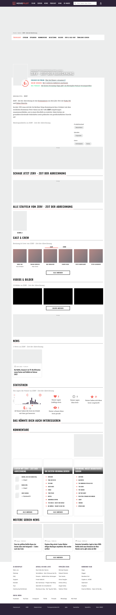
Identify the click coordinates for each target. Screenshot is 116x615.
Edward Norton (63, 573)
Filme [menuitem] (33, 3)
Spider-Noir (81, 506)
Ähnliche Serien (83, 37)
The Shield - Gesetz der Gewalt (56, 503)
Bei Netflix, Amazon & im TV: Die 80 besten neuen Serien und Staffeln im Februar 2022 (27, 372)
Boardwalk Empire (53, 499)
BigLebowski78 (26, 496)
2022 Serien (25, 493)
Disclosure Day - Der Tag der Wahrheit (46, 589)
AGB (27, 607)
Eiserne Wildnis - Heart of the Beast (92, 589)
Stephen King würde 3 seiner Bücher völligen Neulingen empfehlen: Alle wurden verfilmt (58, 546)
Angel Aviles (62, 586)
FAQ (14, 576)
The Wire (50, 483)
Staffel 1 (20, 233)
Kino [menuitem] (60, 3)
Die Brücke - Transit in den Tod (56, 506)
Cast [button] (51, 247)
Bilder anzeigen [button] (58, 308)
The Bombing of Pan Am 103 (85, 483)
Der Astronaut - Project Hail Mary (46, 582)
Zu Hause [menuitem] (67, 3)
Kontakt (15, 582)
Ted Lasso (81, 486)
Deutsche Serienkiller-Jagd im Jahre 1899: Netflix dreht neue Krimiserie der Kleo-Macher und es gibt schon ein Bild (88, 546)
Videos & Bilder (23, 279)
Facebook (16, 598)
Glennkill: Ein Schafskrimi (43, 586)
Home (14, 33)
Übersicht (17, 37)
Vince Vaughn (63, 579)
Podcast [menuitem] (53, 3)
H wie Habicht (40, 579)
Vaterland (84, 582)
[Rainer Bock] (65, 256)
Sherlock (50, 477)
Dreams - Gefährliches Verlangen (46, 576)
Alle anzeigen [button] (58, 273)
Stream (25, 37)
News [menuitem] (46, 3)
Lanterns (80, 477)
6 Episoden (78, 135)
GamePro (87, 607)
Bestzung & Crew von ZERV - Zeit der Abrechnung (32, 243)
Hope (83, 570)
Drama (88, 144)
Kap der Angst (82, 493)
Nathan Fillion (63, 589)
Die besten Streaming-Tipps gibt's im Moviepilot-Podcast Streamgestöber (66, 86)
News (16, 341)
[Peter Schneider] (96, 256)
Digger (84, 573)
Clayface (84, 586)
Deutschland (79, 127)
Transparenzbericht (53, 607)
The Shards (81, 490)
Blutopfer (81, 480)
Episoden (33, 37)
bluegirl (25, 480)
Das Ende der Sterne (42, 570)
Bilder (60, 37)
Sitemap (15, 573)
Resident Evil (85, 576)
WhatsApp (64, 598)
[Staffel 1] (20, 221)
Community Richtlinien (20, 589)
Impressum (16, 607)
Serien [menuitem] (40, 3)
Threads (53, 598)
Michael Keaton (63, 570)
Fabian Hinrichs (21, 103)
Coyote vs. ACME (87, 579)
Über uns (16, 570)
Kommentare (42, 37)
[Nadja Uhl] (20, 256)
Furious (81, 503)
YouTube (25, 598)
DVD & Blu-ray (70, 37)
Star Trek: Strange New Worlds (86, 496)
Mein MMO (99, 607)
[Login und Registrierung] (101, 3)
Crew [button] (64, 247)
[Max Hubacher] (50, 256)
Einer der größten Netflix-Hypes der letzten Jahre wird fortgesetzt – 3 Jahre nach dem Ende (26, 546)
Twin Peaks (51, 493)
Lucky (80, 499)
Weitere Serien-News (26, 520)
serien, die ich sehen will (29, 477)
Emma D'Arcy (63, 582)
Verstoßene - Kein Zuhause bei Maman (46, 573)
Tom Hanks (62, 576)
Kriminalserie (79, 144)
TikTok (45, 598)
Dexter (50, 496)
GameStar (76, 607)
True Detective (52, 480)
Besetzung (53, 37)
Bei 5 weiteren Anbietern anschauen (55, 83)
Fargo (49, 490)
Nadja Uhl (67, 101)
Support (15, 579)
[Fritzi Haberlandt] (81, 256)
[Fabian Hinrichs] (35, 256)
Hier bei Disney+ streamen (54, 80)
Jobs (66, 607)
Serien (19, 33)
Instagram (36, 598)
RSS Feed (74, 598)
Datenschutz (38, 607)
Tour (14, 586)
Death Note (51, 486)
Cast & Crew (21, 238)
